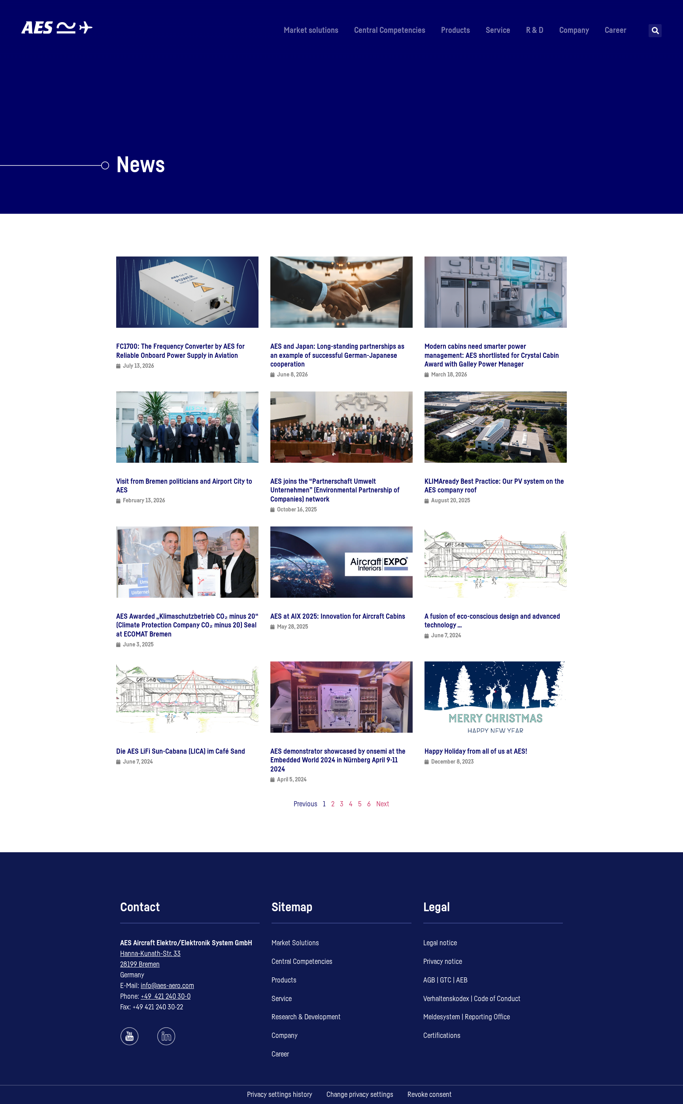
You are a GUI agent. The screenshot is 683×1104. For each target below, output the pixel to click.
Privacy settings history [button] (279, 1094)
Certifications (441, 1035)
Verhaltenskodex (446, 998)
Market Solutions (295, 942)
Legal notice (440, 942)
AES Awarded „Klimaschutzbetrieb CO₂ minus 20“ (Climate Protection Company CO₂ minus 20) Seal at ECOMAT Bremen (187, 625)
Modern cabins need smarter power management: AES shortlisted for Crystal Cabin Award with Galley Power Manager (492, 355)
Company (574, 30)
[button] (655, 30)
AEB (462, 980)
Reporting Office (487, 1016)
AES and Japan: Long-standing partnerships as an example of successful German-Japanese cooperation (337, 355)
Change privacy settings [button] (359, 1094)
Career (615, 30)
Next (382, 804)
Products (455, 30)
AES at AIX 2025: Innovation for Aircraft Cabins (337, 616)
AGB (429, 980)
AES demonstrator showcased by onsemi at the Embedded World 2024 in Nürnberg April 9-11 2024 (338, 760)
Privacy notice (442, 961)
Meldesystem (441, 1016)
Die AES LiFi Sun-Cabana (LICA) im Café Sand (180, 751)
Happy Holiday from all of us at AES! (476, 751)
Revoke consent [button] (430, 1094)
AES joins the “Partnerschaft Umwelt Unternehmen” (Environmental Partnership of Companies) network (335, 490)
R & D (534, 30)
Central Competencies (389, 30)
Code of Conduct (497, 998)
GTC (445, 980)
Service (498, 30)
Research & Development (306, 1016)
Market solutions (311, 30)
